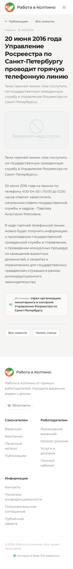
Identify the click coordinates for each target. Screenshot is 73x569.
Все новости (44, 21)
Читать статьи (46, 333)
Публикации (18, 21)
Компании (14, 436)
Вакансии (13, 429)
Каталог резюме (54, 441)
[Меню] (64, 7)
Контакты (13, 487)
